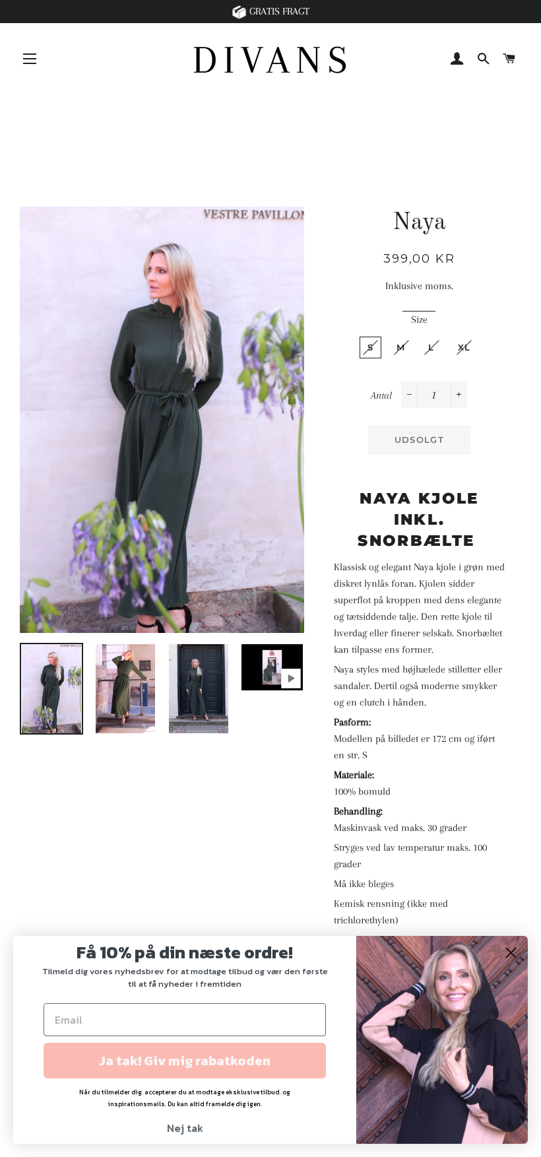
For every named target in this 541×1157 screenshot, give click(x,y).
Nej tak (185, 1128)
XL (464, 347)
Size (419, 319)
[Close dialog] (511, 952)
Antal (381, 395)
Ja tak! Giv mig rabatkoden (184, 1061)
